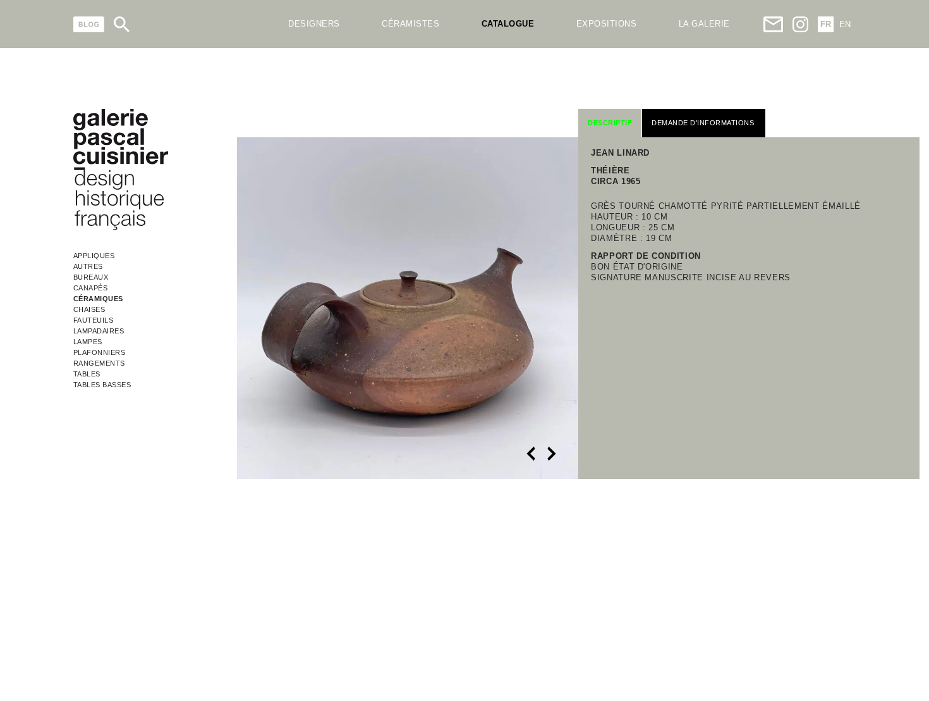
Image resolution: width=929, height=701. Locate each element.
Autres (88, 266)
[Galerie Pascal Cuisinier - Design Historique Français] (120, 228)
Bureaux (91, 277)
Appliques (94, 255)
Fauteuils (93, 320)
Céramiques (98, 298)
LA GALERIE (704, 23)
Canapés (90, 288)
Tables (86, 374)
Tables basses (102, 384)
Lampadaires (98, 331)
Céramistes (410, 23)
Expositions (606, 23)
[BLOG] (88, 24)
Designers (314, 23)
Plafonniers (99, 352)
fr (825, 24)
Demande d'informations (703, 123)
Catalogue (508, 23)
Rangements (99, 363)
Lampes (87, 341)
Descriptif (610, 123)
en (845, 24)
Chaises (89, 309)
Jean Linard (620, 153)
